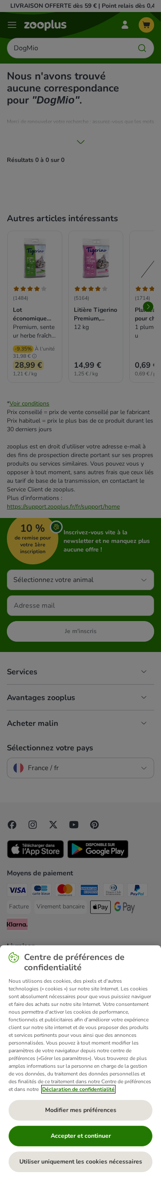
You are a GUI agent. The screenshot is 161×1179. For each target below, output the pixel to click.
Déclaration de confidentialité (78, 1089)
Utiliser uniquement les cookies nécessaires (80, 1162)
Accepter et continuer (81, 1136)
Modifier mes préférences (80, 1110)
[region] (80, 1062)
